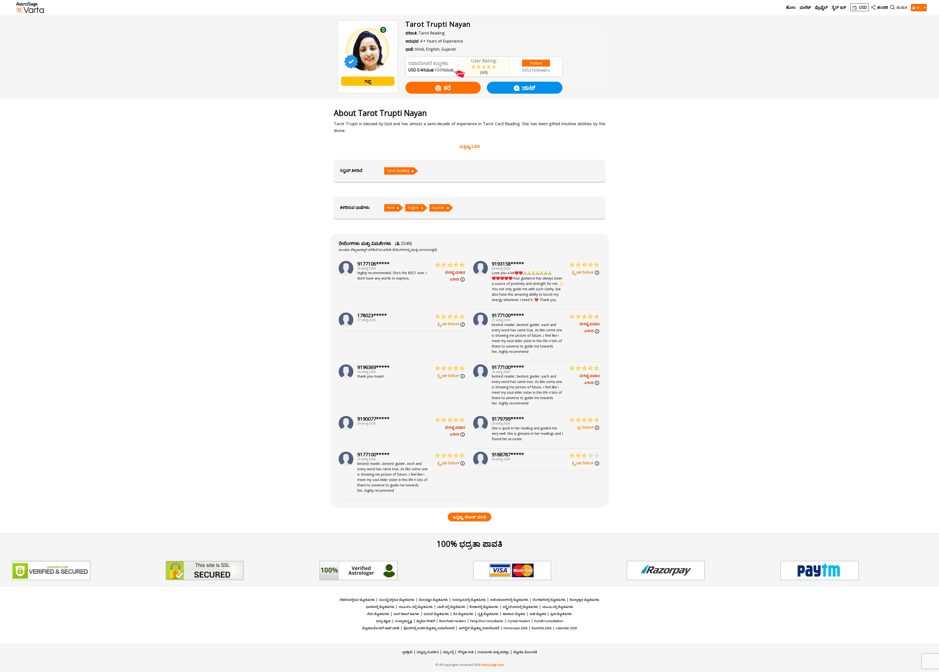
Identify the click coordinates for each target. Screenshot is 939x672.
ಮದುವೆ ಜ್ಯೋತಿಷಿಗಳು (436, 614)
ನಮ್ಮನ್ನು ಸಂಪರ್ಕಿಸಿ (428, 652)
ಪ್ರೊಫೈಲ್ (821, 7)
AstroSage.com (492, 664)
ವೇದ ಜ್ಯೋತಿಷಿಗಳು (378, 614)
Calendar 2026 (566, 628)
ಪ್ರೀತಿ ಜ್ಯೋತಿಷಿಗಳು (561, 614)
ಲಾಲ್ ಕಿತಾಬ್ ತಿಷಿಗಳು (406, 614)
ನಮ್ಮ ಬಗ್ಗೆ (448, 652)
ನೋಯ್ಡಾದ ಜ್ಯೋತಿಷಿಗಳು (433, 599)
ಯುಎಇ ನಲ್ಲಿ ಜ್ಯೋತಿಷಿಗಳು (557, 607)
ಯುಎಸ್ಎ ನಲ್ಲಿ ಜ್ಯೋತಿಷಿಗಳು (416, 607)
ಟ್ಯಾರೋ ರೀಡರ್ (425, 621)
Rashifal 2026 (541, 628)
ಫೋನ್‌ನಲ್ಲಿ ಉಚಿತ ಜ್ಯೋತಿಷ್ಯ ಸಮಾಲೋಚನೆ (429, 628)
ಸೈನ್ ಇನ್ (839, 7)
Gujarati (438, 207)
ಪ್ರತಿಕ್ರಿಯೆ (407, 652)
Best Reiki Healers (452, 621)
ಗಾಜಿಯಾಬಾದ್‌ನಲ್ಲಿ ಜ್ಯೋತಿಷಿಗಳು (509, 599)
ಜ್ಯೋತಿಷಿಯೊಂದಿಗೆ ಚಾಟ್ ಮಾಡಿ (380, 628)
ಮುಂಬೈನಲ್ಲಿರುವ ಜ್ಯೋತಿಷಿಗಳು (396, 599)
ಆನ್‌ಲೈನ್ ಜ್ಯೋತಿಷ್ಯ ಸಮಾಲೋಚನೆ (479, 628)
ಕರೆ (447, 87)
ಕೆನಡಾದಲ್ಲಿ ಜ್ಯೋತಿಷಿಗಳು (484, 607)
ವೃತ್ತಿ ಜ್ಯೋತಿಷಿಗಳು (488, 614)
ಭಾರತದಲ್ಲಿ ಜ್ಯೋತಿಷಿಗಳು (380, 607)
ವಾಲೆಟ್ (805, 7)
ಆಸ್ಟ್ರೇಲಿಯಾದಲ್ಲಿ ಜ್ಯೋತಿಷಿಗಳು (520, 607)
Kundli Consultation (548, 621)
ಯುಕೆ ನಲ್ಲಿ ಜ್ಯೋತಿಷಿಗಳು (451, 607)
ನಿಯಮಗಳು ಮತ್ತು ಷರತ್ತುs (493, 652)
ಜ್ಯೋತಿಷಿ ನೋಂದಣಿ (525, 652)
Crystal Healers (518, 621)
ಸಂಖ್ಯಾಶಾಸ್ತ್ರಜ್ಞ (403, 621)
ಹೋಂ (791, 7)
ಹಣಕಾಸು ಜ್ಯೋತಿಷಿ (514, 614)
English (413, 207)
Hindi (390, 207)
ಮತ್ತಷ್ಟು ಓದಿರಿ (469, 146)
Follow (536, 63)
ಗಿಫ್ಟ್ (368, 81)
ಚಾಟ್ (528, 87)
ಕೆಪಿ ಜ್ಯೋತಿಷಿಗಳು (463, 614)
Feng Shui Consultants (486, 621)
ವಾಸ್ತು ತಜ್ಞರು (383, 621)
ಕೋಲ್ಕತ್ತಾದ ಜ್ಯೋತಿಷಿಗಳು (584, 599)
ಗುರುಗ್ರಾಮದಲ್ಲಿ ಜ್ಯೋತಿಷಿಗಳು (469, 599)
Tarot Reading (398, 170)
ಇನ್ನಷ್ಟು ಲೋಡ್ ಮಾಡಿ (469, 517)
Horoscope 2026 (515, 628)
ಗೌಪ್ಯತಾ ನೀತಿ (465, 652)
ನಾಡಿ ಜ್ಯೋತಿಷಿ (538, 614)
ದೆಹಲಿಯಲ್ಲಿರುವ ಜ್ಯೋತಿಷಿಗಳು (357, 599)
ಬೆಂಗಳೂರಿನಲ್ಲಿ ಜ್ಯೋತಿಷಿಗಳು (549, 599)
